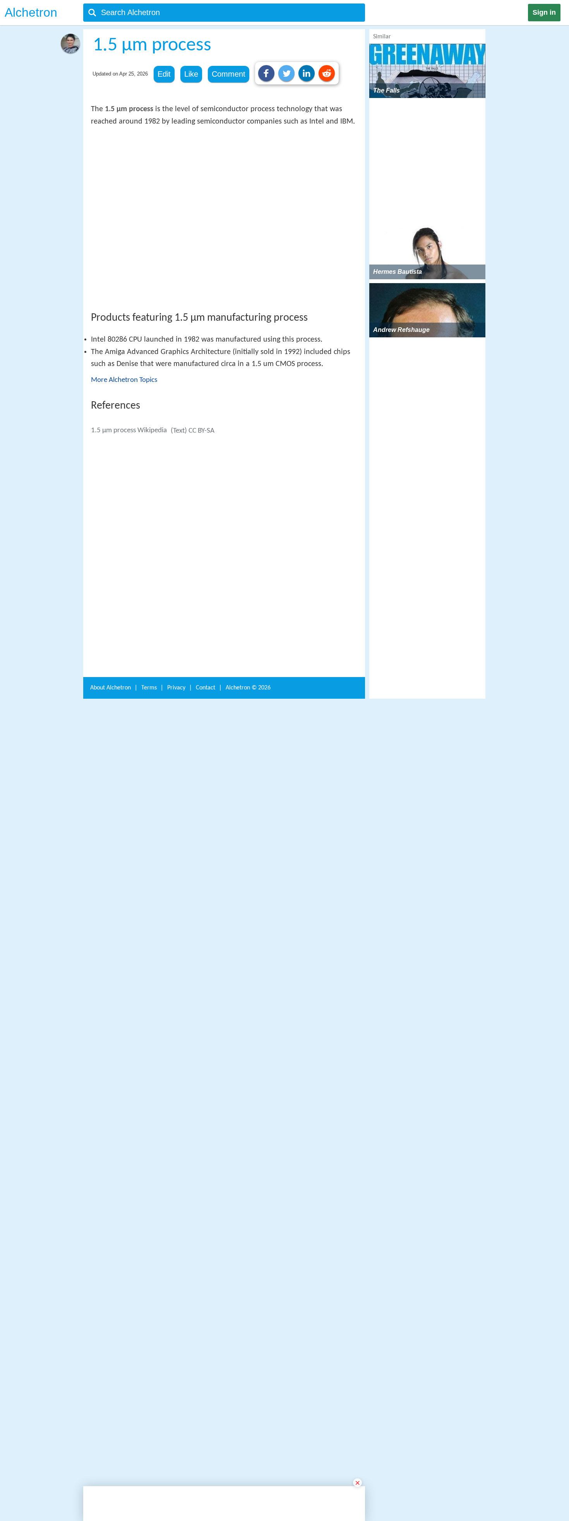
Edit (164, 74)
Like (191, 74)
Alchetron (31, 12)
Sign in (544, 12)
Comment (228, 74)
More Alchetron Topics (124, 493)
